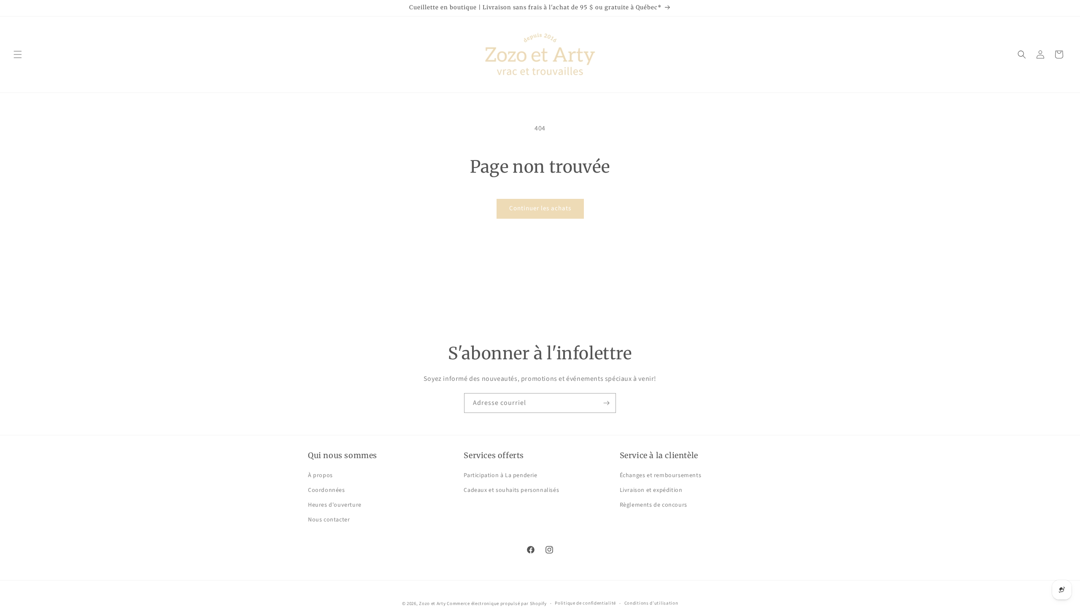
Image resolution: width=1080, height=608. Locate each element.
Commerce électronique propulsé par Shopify (496, 603)
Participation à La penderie (500, 475)
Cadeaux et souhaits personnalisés (511, 490)
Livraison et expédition (651, 490)
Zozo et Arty (432, 603)
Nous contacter (329, 520)
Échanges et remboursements (661, 475)
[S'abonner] (606, 403)
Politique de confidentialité (585, 603)
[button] (17, 54)
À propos (320, 475)
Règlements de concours (653, 505)
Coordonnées (326, 490)
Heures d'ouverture (335, 505)
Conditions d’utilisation (651, 603)
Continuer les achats (540, 208)
